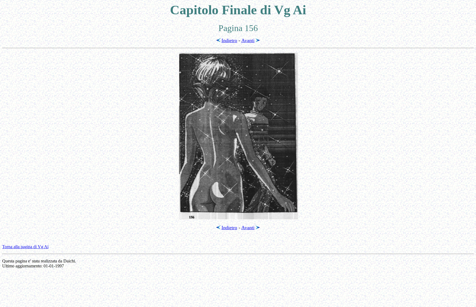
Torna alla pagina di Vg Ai (25, 246)
